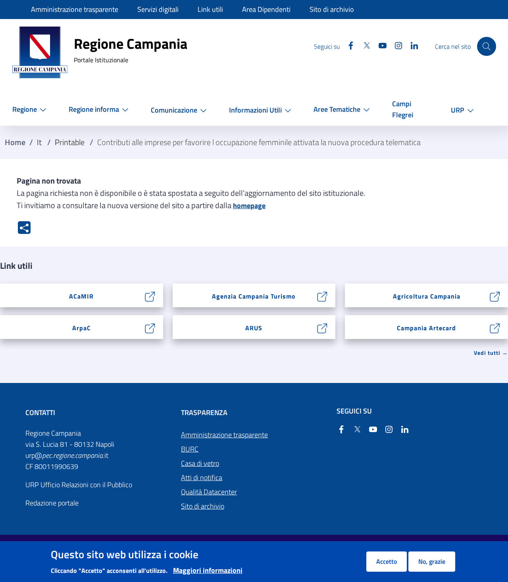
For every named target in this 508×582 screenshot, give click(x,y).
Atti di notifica (201, 477)
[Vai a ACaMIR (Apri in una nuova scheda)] (150, 295)
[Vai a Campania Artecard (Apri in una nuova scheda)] (495, 327)
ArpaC (81, 328)
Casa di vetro (200, 463)
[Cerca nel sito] (486, 46)
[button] (31, 109)
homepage (249, 205)
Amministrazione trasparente (224, 434)
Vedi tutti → (491, 352)
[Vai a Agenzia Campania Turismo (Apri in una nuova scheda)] (322, 295)
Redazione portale (52, 503)
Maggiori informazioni (207, 570)
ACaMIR (81, 296)
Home (15, 142)
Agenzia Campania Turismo (254, 296)
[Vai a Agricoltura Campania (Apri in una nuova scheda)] (495, 295)
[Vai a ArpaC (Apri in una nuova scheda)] (150, 327)
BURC (189, 449)
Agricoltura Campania (426, 296)
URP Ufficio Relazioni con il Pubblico (78, 484)
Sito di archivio (202, 506)
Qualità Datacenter (209, 491)
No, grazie (431, 561)
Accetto (386, 561)
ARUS (253, 328)
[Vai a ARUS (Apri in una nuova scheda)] (322, 327)
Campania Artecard (426, 328)
